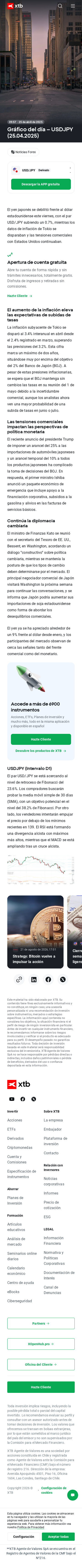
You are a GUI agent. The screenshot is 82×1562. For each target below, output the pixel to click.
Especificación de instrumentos (21, 1174)
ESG (47, 1216)
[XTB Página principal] (13, 6)
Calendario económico (16, 1270)
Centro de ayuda (20, 1282)
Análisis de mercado (16, 1241)
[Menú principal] (72, 5)
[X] (62, 979)
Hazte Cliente (41, 739)
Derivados (15, 1138)
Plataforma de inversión (55, 1141)
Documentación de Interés (59, 1275)
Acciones (14, 1120)
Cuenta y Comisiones (17, 1159)
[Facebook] (48, 979)
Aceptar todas (58, 1536)
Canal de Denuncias (52, 1290)
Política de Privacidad (30, 1527)
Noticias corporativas (54, 1181)
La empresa (53, 1120)
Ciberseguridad (19, 1300)
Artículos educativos (16, 1227)
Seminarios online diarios (22, 1256)
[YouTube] (11, 1099)
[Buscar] (60, 5)
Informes (51, 1193)
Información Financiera (54, 1240)
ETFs (11, 1129)
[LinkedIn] (33, 979)
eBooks (13, 1291)
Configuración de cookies (54, 1490)
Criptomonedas (19, 1147)
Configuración (23, 1536)
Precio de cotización (52, 1205)
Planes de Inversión (15, 1200)
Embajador (53, 1129)
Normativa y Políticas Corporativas (54, 1258)
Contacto (51, 1152)
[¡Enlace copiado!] (19, 979)
